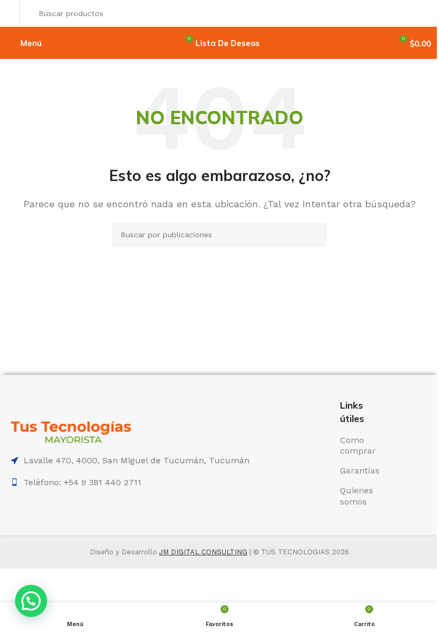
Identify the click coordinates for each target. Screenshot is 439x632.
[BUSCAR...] (419, 13)
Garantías (360, 470)
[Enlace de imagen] (71, 431)
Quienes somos (356, 496)
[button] (31, 601)
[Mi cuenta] (11, 13)
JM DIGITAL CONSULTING (203, 552)
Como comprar (358, 445)
